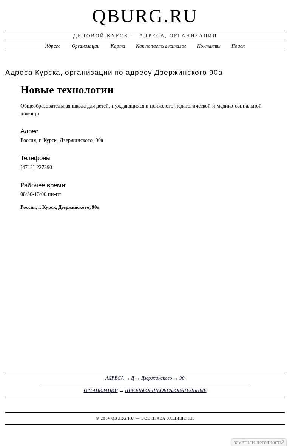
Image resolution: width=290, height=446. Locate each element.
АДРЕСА (114, 378)
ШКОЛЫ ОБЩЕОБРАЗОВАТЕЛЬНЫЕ (166, 390)
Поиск (238, 46)
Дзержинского (156, 378)
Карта (118, 46)
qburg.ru (145, 15)
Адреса (53, 46)
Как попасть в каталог (161, 46)
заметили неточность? (259, 442)
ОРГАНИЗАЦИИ (101, 390)
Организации (86, 46)
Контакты (209, 46)
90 (182, 378)
